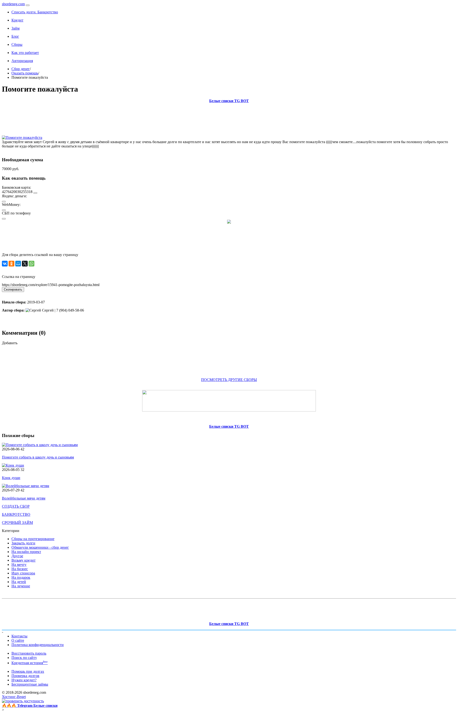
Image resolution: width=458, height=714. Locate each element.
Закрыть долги (23, 543)
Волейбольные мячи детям (23, 498)
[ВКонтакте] (5, 263)
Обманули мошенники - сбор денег (40, 547)
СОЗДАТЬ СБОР (16, 506)
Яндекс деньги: (14, 196)
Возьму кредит (23, 560)
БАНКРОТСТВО (16, 514)
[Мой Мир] (18, 263)
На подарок (20, 577)
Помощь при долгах (27, 671)
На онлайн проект (26, 552)
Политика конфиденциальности (37, 645)
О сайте (17, 640)
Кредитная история (29, 663)
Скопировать (13, 289)
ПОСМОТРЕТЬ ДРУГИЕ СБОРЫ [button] (229, 380)
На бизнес (19, 569)
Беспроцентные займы (29, 684)
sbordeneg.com (13, 4)
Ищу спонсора (23, 573)
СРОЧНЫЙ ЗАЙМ (17, 523)
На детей (18, 582)
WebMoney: (11, 205)
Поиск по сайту (24, 658)
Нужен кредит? (23, 680)
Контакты (19, 636)
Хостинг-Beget (14, 697)
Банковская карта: (16, 187)
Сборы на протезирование (32, 539)
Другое (17, 556)
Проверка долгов (25, 676)
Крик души (11, 478)
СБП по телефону (16, 213)
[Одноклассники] (11, 263)
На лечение (20, 586)
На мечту (18, 565)
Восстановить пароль (28, 653)
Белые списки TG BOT (229, 101)
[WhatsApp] (31, 263)
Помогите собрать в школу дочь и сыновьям (38, 457)
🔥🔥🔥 (29, 706)
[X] (25, 263)
